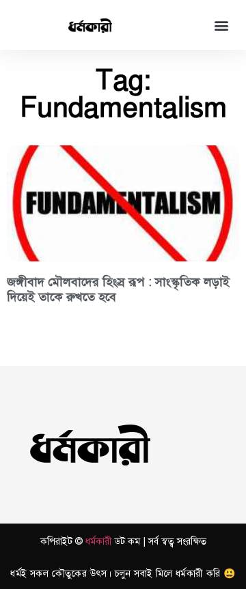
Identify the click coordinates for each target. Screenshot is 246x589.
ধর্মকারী (98, 541)
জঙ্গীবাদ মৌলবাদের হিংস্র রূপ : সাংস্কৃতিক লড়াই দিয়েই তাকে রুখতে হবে (118, 289)
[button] (221, 25)
